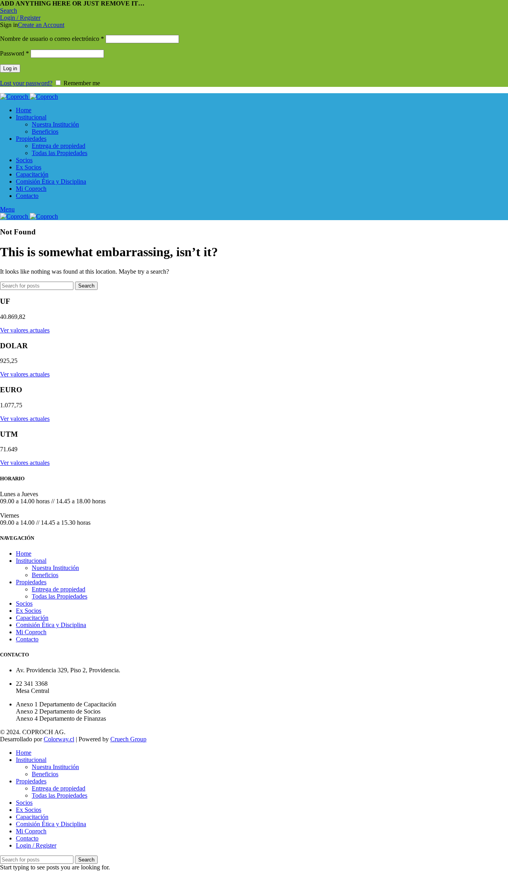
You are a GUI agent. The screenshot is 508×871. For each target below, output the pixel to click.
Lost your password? (26, 83)
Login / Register (36, 845)
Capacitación (32, 617)
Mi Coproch (31, 632)
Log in (10, 68)
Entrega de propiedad (58, 145)
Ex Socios (28, 610)
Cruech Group (128, 739)
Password (14, 53)
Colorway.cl (59, 739)
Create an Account (41, 24)
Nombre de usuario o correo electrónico (52, 38)
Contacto (27, 639)
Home (23, 553)
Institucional (31, 560)
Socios (24, 603)
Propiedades (31, 582)
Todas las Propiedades (59, 153)
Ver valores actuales (25, 330)
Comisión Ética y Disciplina (51, 625)
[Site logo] (15, 96)
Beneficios (45, 131)
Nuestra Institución (55, 124)
